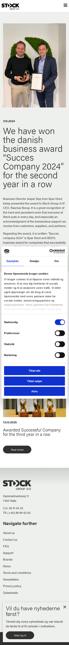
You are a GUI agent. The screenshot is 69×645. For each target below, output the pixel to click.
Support (8, 553)
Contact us (10, 539)
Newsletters (11, 579)
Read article (17, 449)
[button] (64, 606)
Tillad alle (34, 370)
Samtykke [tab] (12, 261)
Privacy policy (12, 586)
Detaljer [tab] (34, 261)
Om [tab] (56, 261)
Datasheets (10, 592)
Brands (8, 559)
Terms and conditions (17, 572)
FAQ (6, 546)
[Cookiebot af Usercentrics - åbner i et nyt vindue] (49, 251)
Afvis (34, 391)
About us (9, 533)
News (7, 566)
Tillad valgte (34, 380)
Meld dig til (20, 635)
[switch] (60, 333)
